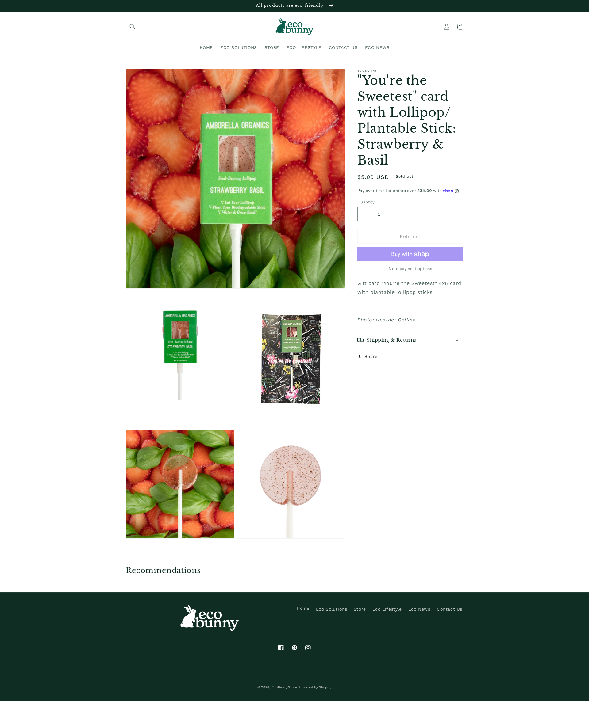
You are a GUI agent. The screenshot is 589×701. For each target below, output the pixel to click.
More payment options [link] (410, 269)
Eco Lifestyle (387, 609)
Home (303, 608)
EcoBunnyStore (284, 687)
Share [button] (371, 356)
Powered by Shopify (315, 687)
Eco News (419, 609)
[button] (132, 26)
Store (360, 609)
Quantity (366, 202)
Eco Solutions (331, 609)
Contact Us (449, 609)
